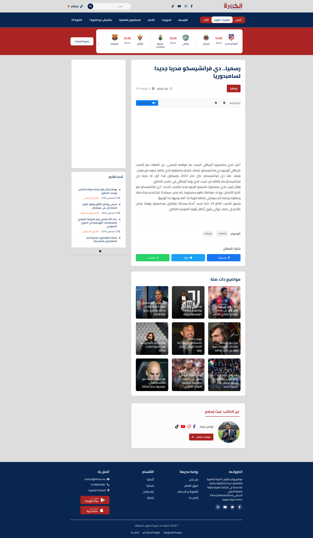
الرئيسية (183, 20)
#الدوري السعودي (90, 231)
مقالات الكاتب (203, 437)
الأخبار (151, 20)
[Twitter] (232, 507)
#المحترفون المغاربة (90, 213)
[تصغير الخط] (224, 103)
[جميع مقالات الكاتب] (229, 432)
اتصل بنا (135, 532)
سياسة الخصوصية (173, 532)
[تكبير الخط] (216, 103)
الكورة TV (76, 20)
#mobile (222, 233)
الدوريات (166, 20)
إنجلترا (150, 497)
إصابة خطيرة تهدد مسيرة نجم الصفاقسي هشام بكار (102, 239)
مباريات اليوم (222, 19)
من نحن (193, 479)
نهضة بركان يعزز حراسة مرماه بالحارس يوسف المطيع (97, 191)
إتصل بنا (193, 497)
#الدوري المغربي (91, 198)
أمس (238, 19)
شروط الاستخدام (151, 532)
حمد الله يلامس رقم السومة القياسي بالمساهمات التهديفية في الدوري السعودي (97, 223)
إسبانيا (150, 485)
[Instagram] (186, 6)
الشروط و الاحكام (188, 491)
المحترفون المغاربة (130, 20)
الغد (206, 19)
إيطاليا (233, 88)
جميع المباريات (82, 41)
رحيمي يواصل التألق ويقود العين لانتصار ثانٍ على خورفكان (99, 206)
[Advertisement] (188, 136)
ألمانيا (150, 479)
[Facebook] (192, 6)
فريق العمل (191, 485)
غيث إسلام (162, 88)
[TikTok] (173, 6)
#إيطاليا (208, 233)
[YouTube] (179, 6)
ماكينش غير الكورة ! (100, 20)
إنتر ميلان (148, 491)
